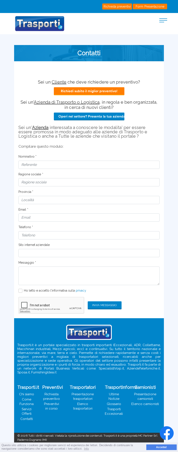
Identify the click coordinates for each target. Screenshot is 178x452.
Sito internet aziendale (34, 245)
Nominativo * (27, 156)
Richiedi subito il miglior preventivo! (89, 91)
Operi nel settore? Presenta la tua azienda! (91, 116)
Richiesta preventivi (117, 6)
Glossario (114, 404)
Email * (23, 209)
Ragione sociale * (30, 174)
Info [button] (86, 448)
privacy (81, 290)
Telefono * (25, 227)
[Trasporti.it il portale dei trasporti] (44, 23)
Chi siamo (26, 394)
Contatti (26, 419)
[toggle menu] (163, 20)
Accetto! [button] (161, 447)
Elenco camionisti (145, 404)
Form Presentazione (150, 6)
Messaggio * (27, 262)
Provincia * (25, 192)
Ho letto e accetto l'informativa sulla (55, 290)
